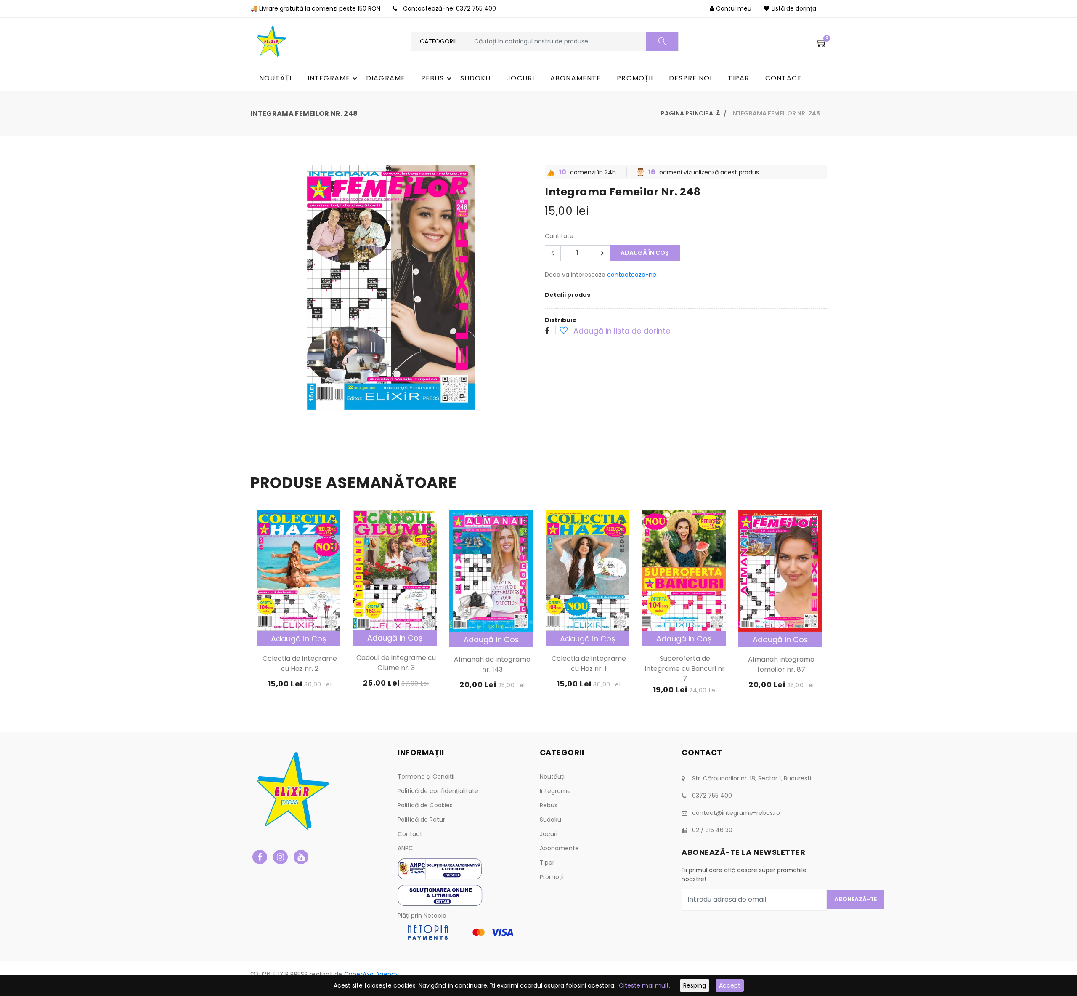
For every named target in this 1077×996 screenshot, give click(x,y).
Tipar (547, 862)
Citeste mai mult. (644, 985)
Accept (729, 985)
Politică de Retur (421, 819)
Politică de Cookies (425, 805)
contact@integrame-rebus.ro (736, 813)
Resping (694, 985)
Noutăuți (552, 776)
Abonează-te (855, 899)
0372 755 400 (476, 8)
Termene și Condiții (426, 776)
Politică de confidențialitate (438, 791)
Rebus (548, 805)
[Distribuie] (547, 331)
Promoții (552, 877)
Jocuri (548, 834)
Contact (410, 834)
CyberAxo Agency (371, 974)
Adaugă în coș (645, 252)
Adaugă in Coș (298, 638)
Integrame (555, 791)
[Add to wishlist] (559, 331)
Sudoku (550, 819)
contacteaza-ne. (632, 274)
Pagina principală (690, 113)
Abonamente (559, 848)
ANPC (405, 848)
